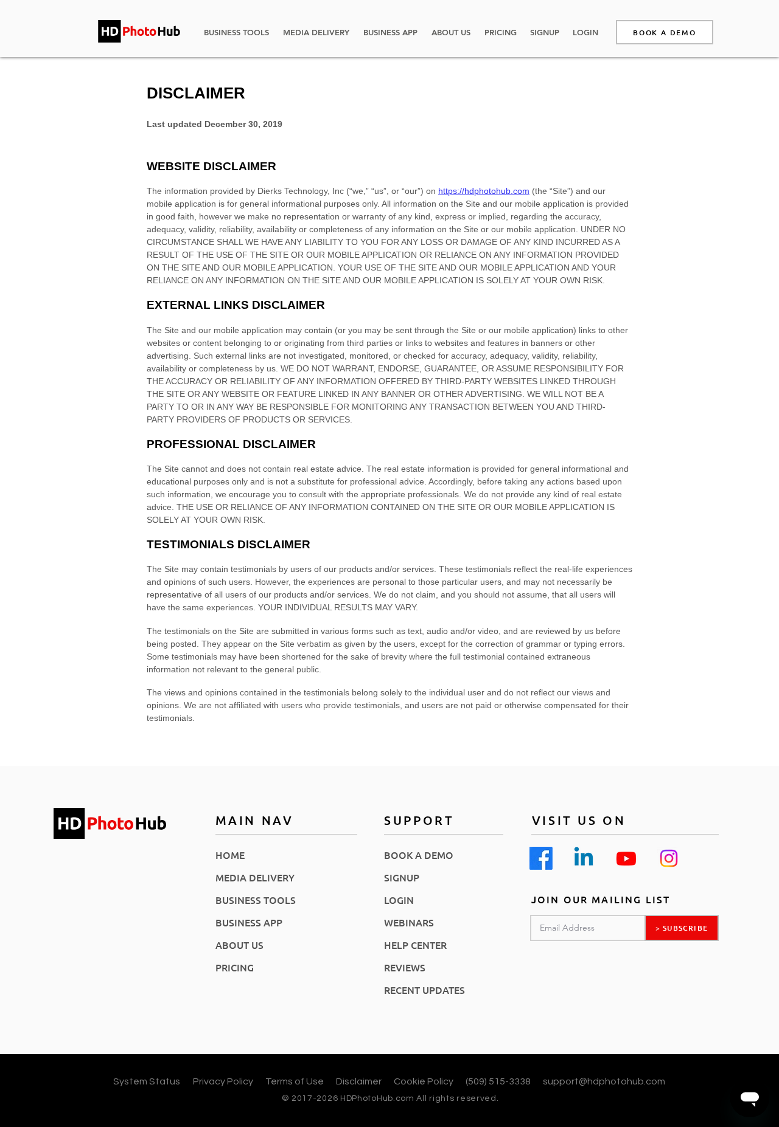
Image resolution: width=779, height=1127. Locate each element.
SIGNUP (401, 877)
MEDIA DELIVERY (255, 877)
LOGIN (399, 899)
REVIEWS (404, 967)
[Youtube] (626, 858)
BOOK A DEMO (418, 854)
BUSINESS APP (248, 922)
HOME (230, 854)
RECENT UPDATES (424, 989)
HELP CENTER (415, 944)
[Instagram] (668, 858)
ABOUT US (239, 944)
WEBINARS (409, 922)
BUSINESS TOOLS (255, 899)
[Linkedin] (583, 858)
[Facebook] (541, 858)
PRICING (234, 967)
